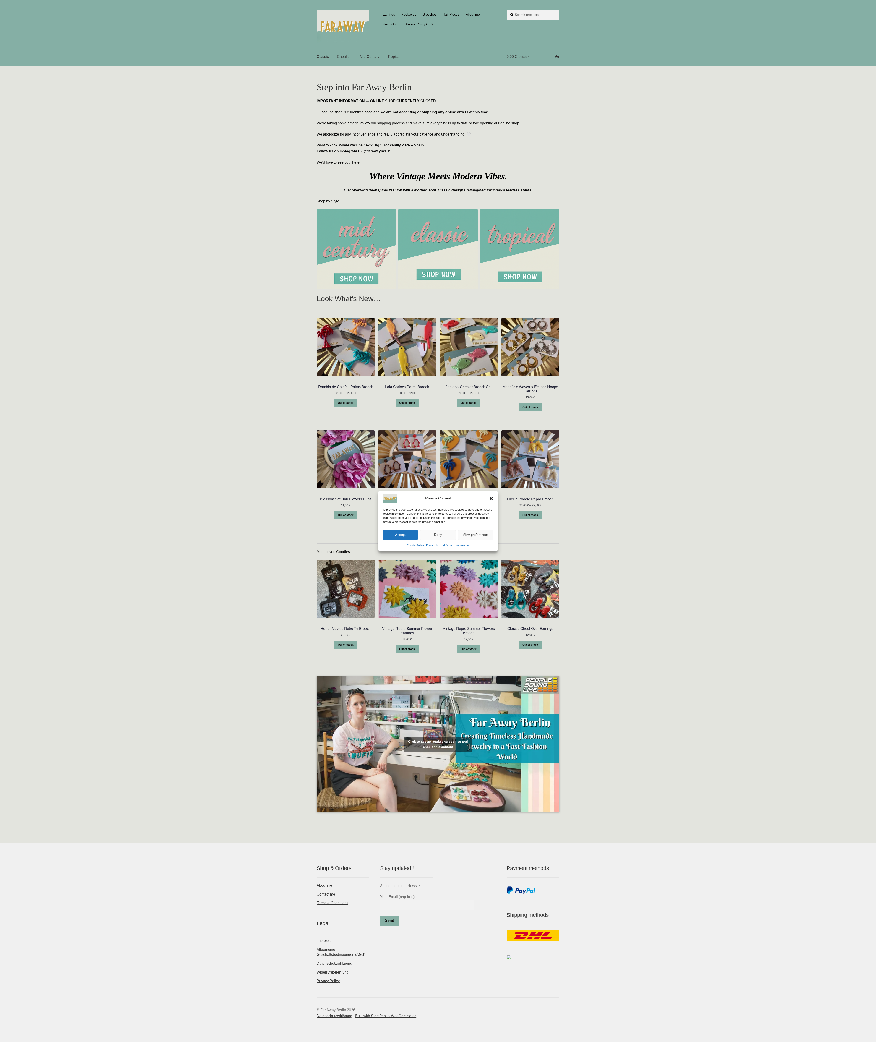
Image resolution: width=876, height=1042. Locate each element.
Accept (400, 535)
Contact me (391, 24)
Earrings (389, 14)
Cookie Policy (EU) (419, 24)
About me (473, 14)
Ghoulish (344, 57)
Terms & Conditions (332, 903)
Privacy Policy (328, 981)
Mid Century (369, 57)
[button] (491, 498)
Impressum (462, 545)
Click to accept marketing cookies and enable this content (438, 744)
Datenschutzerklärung (440, 545)
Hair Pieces (451, 14)
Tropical (394, 57)
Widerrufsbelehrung (333, 972)
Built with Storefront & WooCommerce (385, 1016)
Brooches (429, 14)
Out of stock (346, 403)
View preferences (476, 535)
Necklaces (408, 14)
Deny (438, 535)
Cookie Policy (415, 545)
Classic (323, 57)
